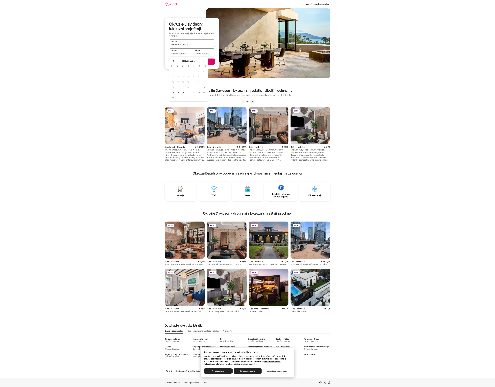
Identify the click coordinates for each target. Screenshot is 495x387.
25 (178, 92)
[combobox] (192, 44)
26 (183, 92)
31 (173, 98)
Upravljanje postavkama (277, 371)
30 (203, 92)
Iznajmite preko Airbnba (317, 4)
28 (193, 92)
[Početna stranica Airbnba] (171, 4)
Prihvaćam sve (218, 371)
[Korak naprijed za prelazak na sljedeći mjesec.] (203, 61)
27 (188, 92)
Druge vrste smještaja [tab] (174, 331)
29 (198, 92)
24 (173, 92)
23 (204, 87)
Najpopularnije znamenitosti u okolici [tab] (203, 331)
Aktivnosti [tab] (227, 331)
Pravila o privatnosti (191, 382)
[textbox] (180, 53)
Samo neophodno (247, 371)
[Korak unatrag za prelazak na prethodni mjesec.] (173, 61)
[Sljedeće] (252, 102)
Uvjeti (204, 382)
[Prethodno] (243, 102)
